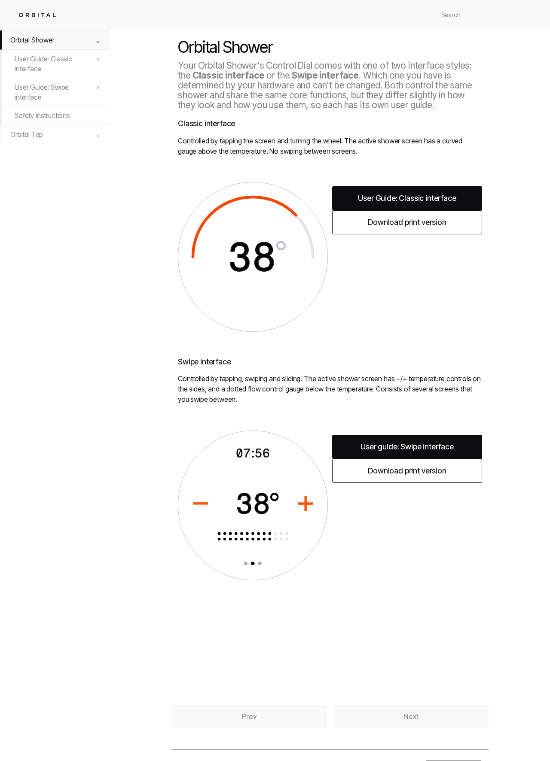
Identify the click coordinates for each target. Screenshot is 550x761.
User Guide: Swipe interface (42, 92)
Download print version (407, 222)
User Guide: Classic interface (43, 64)
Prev (249, 716)
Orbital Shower (32, 40)
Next (411, 716)
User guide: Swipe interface (407, 446)
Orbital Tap (26, 134)
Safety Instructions (42, 115)
